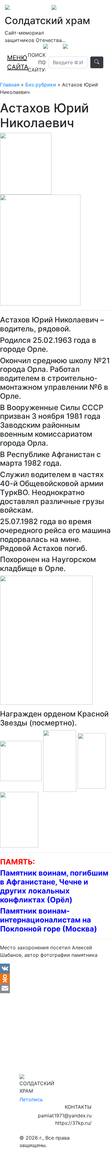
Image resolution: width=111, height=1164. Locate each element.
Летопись (31, 1099)
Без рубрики (40, 85)
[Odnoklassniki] (55, 978)
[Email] (55, 988)
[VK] (55, 968)
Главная (9, 85)
